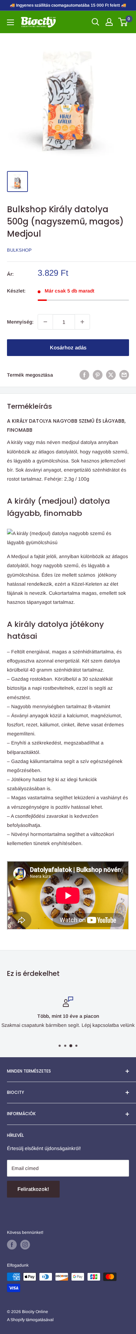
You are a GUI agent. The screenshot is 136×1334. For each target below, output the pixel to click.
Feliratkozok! (33, 1189)
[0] (123, 22)
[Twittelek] (111, 375)
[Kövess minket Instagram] (25, 1245)
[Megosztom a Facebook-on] (84, 375)
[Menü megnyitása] (10, 22)
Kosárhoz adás (68, 347)
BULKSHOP (19, 250)
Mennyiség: (20, 322)
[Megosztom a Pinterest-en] (98, 375)
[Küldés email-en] (124, 375)
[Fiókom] (109, 22)
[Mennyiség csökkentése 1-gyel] (45, 321)
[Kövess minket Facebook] (12, 1245)
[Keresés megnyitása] (95, 22)
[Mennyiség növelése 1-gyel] (82, 321)
